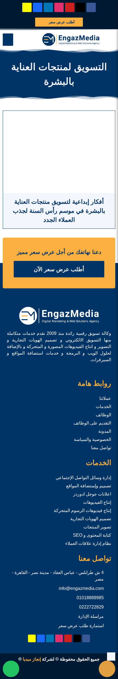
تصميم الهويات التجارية (90, 518)
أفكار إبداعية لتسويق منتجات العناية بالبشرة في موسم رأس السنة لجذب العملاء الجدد (59, 210)
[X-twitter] (80, 7)
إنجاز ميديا (32, 659)
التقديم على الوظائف (92, 423)
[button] (8, 39)
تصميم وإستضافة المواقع (88, 485)
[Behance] (37, 7)
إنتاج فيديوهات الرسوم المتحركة (82, 510)
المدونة (104, 431)
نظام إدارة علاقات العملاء (88, 543)
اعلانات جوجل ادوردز (92, 494)
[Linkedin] (48, 7)
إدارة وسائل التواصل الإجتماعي (83, 477)
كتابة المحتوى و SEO (92, 535)
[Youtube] (69, 7)
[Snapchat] (27, 7)
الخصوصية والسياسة (92, 439)
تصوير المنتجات (97, 527)
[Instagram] (59, 7)
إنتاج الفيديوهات (97, 502)
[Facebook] (91, 7)
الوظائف (103, 414)
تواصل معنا (101, 447)
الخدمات (103, 406)
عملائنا (105, 398)
